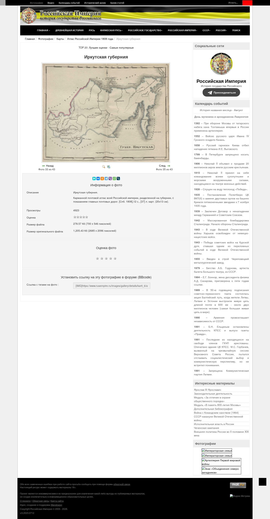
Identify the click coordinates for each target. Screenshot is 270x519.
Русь (92, 30)
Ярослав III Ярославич (207, 389)
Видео (51, 2)
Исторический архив (95, 2)
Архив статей (117, 2)
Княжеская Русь (110, 30)
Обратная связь (40, 500)
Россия (221, 30)
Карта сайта (57, 500)
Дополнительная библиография (213, 409)
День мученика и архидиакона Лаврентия (221, 116)
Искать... (233, 2)
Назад (49, 165)
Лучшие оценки (98, 47)
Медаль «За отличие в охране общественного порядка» (212, 399)
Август (238, 110)
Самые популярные (122, 47)
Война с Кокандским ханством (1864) (216, 412)
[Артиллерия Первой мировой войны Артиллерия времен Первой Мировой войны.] (221, 461)
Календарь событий (69, 2)
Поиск (236, 30)
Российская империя (182, 30)
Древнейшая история (69, 30)
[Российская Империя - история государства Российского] (61, 15)
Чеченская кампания (206, 428)
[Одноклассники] (102, 178)
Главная (43, 30)
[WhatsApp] (114, 178)
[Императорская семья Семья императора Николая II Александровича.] (217, 450)
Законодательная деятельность (213, 393)
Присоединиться (225, 92)
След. (162, 165)
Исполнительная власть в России (214, 424)
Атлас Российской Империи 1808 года (90, 39)
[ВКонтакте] (98, 178)
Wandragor (56, 504)
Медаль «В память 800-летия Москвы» (217, 405)
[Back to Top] (262, 482)
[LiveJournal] (118, 178)
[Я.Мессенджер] (94, 178)
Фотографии (36, 2)
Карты (60, 39)
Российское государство (144, 30)
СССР (206, 30)
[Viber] (110, 178)
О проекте (25, 500)
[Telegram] (106, 178)
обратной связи (122, 484)
